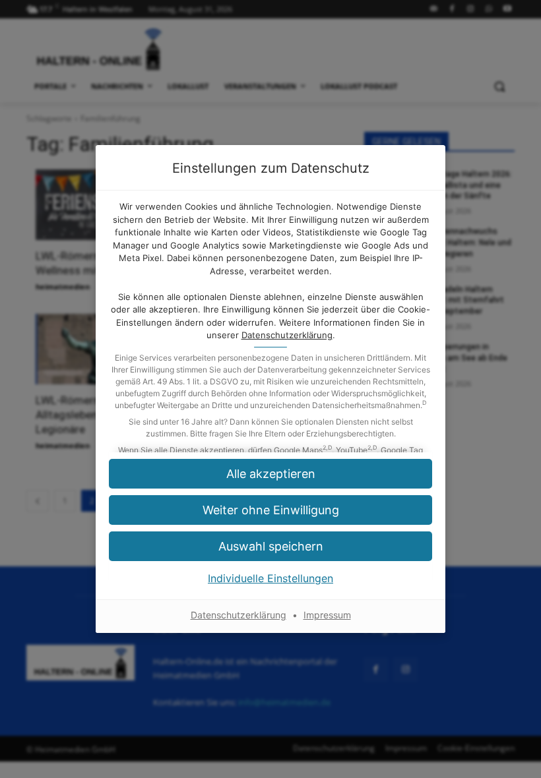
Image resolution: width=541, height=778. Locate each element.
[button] (270, 474)
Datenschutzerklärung (287, 335)
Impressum (327, 614)
